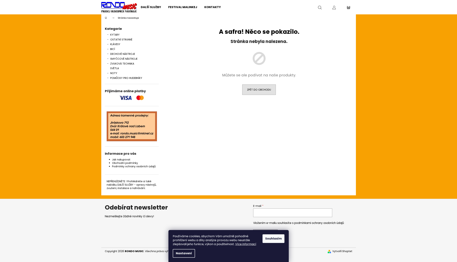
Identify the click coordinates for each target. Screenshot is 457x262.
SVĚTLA (114, 68)
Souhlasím (273, 238)
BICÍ (112, 49)
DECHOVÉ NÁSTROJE (122, 54)
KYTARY (115, 34)
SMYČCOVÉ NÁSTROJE (124, 59)
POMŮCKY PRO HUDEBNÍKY (126, 78)
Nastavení (184, 253)
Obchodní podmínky (125, 163)
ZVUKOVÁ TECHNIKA (122, 63)
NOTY (113, 73)
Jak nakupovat (121, 159)
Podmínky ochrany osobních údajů (134, 166)
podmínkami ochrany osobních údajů (319, 223)
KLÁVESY (115, 44)
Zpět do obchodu (259, 89)
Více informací (245, 244)
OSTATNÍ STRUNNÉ (121, 39)
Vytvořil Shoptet (342, 251)
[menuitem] (151, 7)
